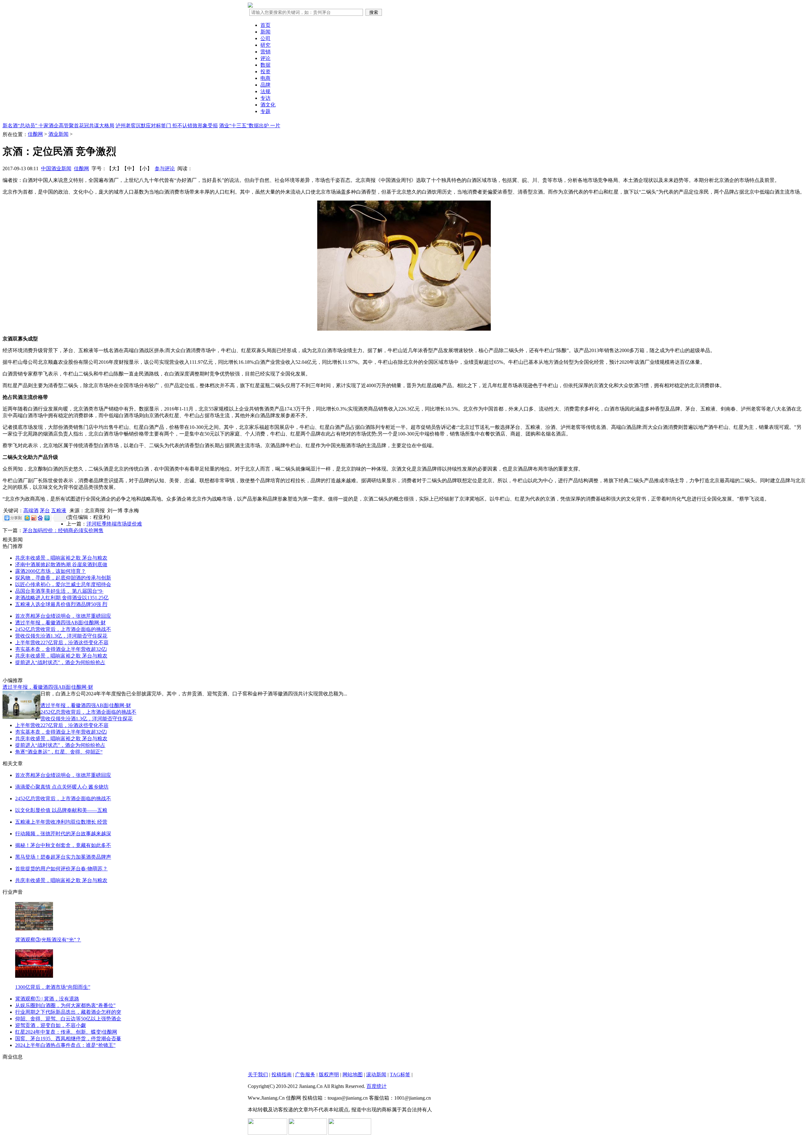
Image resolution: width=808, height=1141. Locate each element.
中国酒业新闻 (56, 168)
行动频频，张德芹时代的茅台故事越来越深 (63, 833)
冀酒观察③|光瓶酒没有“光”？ (48, 939)
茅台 (45, 510)
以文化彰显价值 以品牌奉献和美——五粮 (61, 810)
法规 (265, 91)
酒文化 (268, 104)
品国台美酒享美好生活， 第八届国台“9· (59, 591)
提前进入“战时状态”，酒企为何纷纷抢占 (60, 662)
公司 (265, 38)
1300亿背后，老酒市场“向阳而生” (52, 987)
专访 (265, 98)
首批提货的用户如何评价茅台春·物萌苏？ (61, 868)
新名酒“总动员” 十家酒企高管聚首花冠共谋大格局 (58, 125)
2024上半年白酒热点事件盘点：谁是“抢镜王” (65, 1045)
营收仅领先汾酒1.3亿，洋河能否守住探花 (61, 636)
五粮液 (58, 510)
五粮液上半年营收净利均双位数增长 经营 (61, 822)
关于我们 (258, 1074)
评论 (265, 58)
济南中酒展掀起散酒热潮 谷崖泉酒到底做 (61, 564)
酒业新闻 (58, 134)
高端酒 (31, 510)
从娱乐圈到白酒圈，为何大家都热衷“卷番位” (65, 1005)
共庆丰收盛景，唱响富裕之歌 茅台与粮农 (61, 558)
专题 (265, 111)
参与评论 (165, 168)
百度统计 (376, 1086)
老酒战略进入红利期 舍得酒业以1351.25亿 (62, 597)
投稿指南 (281, 1074)
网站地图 (352, 1074)
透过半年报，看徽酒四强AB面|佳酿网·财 (60, 622)
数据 (265, 65)
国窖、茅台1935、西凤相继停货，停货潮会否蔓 (68, 1038)
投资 (265, 71)
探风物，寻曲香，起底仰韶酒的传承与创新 (63, 577)
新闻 (265, 31)
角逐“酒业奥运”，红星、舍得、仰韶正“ (59, 751)
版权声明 (329, 1074)
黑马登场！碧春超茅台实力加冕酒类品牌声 (63, 857)
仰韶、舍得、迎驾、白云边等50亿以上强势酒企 (68, 1018)
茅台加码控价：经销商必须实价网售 (63, 530)
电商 (265, 78)
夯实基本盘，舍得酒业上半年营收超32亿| (61, 649)
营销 (265, 51)
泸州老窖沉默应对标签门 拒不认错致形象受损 (167, 125)
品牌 (265, 84)
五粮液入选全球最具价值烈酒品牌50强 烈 (61, 604)
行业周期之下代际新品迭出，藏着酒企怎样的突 (68, 1012)
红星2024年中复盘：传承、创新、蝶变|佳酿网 (66, 1032)
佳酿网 (35, 134)
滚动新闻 (376, 1074)
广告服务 (305, 1074)
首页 (265, 25)
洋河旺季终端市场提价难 (114, 523)
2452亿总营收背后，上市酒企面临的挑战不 (63, 629)
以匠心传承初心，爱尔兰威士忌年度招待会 (63, 584)
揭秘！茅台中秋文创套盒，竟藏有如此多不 (63, 845)
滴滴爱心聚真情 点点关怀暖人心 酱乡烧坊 (62, 787)
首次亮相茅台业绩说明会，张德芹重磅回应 (63, 616)
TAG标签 (400, 1074)
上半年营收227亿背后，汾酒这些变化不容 (62, 642)
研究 (265, 45)
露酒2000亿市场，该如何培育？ (50, 571)
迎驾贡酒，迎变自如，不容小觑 (50, 1025)
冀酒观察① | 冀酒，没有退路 (47, 998)
